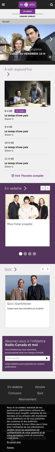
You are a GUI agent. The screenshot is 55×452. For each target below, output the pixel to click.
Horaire (40, 387)
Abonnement (28, 399)
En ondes (27, 11)
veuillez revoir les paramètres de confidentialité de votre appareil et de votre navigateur (26, 432)
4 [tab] (34, 253)
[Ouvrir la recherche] (51, 4)
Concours (14, 393)
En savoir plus (14, 442)
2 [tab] (25, 253)
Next (51, 39)
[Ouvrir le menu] (3, 4)
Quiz (8, 269)
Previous (3, 39)
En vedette (13, 188)
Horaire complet (27, 16)
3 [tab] (29, 253)
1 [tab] (20, 253)
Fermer (10, 447)
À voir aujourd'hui (18, 69)
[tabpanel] (27, 220)
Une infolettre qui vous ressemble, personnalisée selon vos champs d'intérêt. (24, 351)
